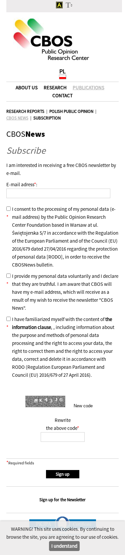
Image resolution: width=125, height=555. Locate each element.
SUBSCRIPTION (47, 118)
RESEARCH (55, 87)
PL (62, 71)
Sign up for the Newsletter (62, 500)
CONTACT (62, 95)
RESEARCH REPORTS (25, 111)
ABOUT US (27, 87)
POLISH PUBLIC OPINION (71, 111)
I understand (64, 546)
